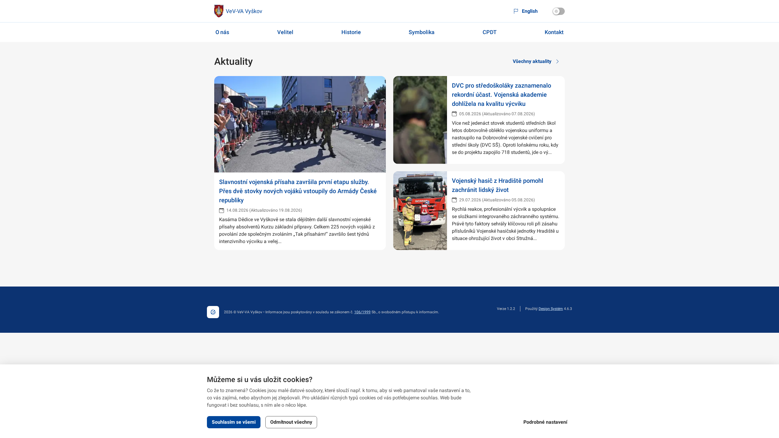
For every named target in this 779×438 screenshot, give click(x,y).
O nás (222, 32)
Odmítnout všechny (291, 422)
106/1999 (362, 312)
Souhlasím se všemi (234, 422)
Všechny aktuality (532, 61)
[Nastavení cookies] (213, 312)
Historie (351, 32)
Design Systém (551, 309)
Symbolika (422, 32)
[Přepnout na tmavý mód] (559, 11)
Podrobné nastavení (545, 422)
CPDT (490, 32)
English (530, 11)
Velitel (285, 32)
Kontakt (554, 32)
